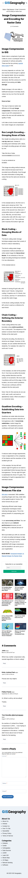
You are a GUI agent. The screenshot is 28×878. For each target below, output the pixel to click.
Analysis (5, 843)
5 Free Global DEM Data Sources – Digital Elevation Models (7, 618)
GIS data (4, 494)
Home (4, 9)
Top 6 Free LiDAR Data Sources (20, 616)
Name (4, 783)
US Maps (5, 860)
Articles (4, 823)
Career (4, 845)
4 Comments (15, 26)
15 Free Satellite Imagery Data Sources (19, 589)
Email (4, 791)
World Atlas (6, 857)
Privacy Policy (6, 833)
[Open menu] (3, 3)
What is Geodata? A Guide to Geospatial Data (20, 632)
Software (5, 865)
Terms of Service (7, 836)
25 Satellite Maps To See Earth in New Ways (7, 589)
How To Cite (6, 828)
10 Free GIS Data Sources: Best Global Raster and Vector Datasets (7, 633)
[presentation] (7, 582)
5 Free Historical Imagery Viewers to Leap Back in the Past (20, 603)
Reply (4, 663)
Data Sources (10, 9)
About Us (5, 821)
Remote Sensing (7, 862)
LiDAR (4, 853)
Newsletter (5, 831)
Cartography (6, 848)
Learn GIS (5, 855)
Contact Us (5, 826)
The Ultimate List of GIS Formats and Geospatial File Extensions (7, 603)
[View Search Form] (26, 3)
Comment (4, 756)
